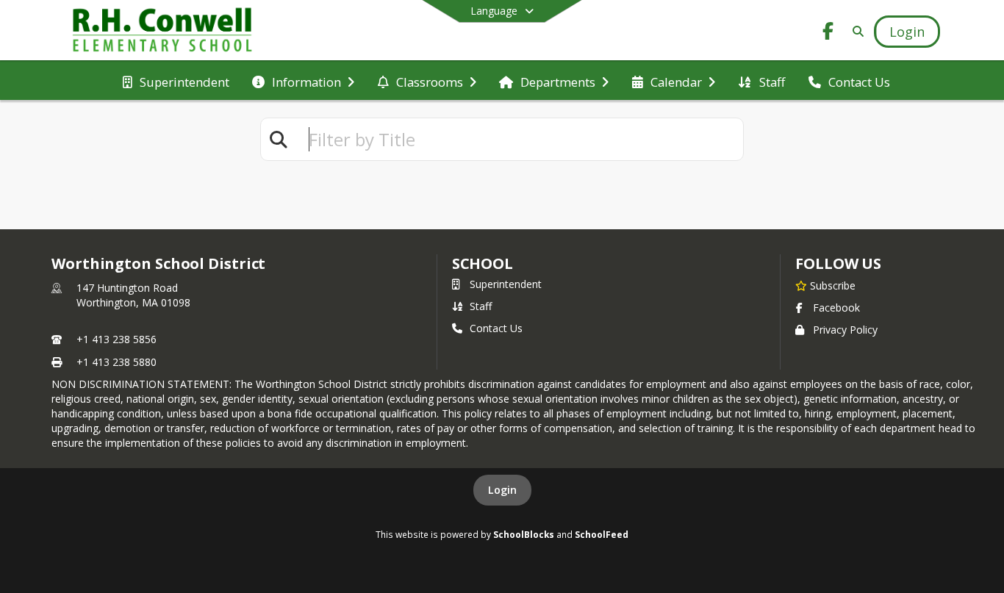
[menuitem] (176, 81)
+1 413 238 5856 (116, 339)
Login (502, 490)
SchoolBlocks (523, 534)
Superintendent (506, 284)
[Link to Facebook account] (828, 33)
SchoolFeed (601, 534)
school (482, 263)
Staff (481, 306)
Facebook (836, 308)
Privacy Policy (845, 330)
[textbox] (519, 139)
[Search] (855, 31)
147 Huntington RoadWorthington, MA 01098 (133, 295)
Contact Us (496, 328)
